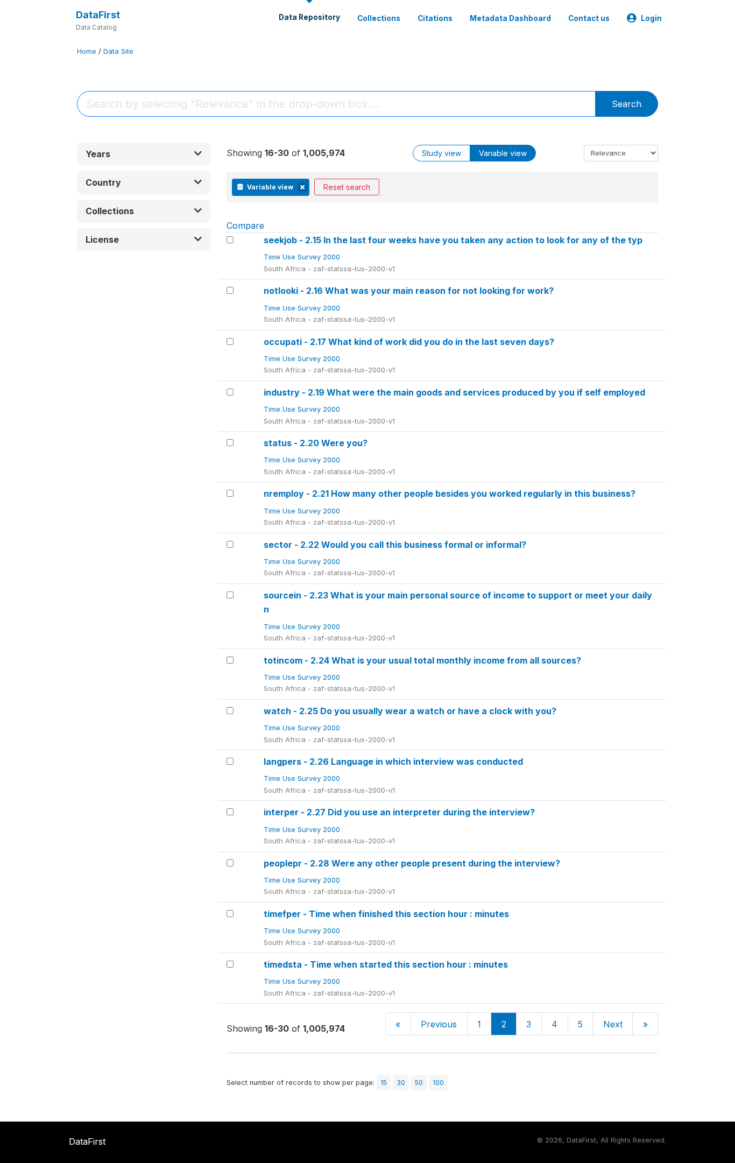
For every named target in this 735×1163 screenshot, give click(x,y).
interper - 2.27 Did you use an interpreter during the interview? (399, 812)
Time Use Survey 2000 (303, 256)
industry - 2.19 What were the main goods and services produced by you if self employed (454, 392)
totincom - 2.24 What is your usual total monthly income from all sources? (422, 660)
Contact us (589, 18)
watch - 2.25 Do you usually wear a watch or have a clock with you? (410, 711)
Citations (435, 18)
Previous (439, 1024)
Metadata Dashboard (510, 18)
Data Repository (309, 17)
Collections (378, 18)
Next (613, 1024)
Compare (245, 225)
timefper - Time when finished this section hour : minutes (386, 913)
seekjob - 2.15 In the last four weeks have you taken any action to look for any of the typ (453, 240)
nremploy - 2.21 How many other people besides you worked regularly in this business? (449, 493)
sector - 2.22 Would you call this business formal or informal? (395, 544)
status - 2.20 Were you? (315, 443)
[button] (144, 154)
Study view (441, 153)
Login (651, 18)
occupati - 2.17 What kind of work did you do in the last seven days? (409, 341)
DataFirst (98, 14)
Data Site (118, 51)
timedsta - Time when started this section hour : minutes (386, 964)
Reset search (346, 187)
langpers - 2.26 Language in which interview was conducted (393, 761)
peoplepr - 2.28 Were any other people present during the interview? (412, 863)
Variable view (503, 153)
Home (86, 51)
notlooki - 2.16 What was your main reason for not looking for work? (409, 290)
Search (626, 103)
